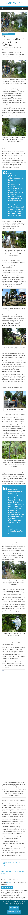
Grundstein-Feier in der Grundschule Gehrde (12, 872)
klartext (11, 47)
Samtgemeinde (6, 33)
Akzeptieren (14, 908)
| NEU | (12, 33)
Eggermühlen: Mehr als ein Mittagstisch (10, 864)
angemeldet (9, 882)
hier (23, 88)
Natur (3, 49)
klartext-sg (14, 2)
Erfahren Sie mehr (14, 912)
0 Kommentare (18, 47)
